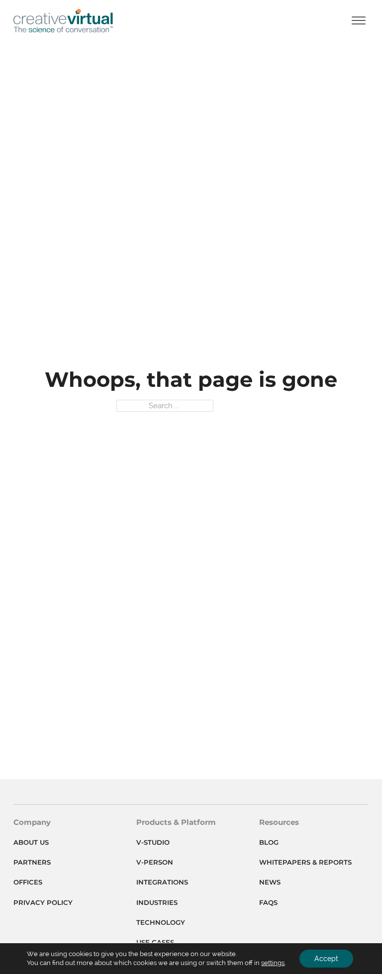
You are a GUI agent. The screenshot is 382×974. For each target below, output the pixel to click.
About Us (31, 842)
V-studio (153, 842)
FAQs (268, 902)
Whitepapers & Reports (305, 862)
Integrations (162, 882)
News (270, 882)
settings (273, 963)
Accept (326, 959)
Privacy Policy (43, 902)
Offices (27, 882)
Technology (160, 922)
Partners (32, 862)
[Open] (359, 20)
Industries (157, 902)
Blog (269, 842)
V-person (154, 862)
